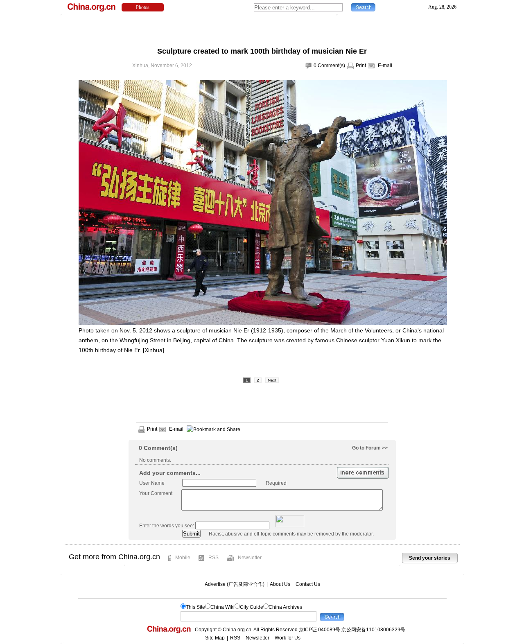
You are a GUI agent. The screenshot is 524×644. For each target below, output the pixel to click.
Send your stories (429, 558)
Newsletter (250, 557)
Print (361, 65)
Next (272, 380)
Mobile (182, 557)
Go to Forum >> (370, 448)
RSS (213, 557)
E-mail (385, 65)
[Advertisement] (262, 28)
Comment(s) (331, 65)
